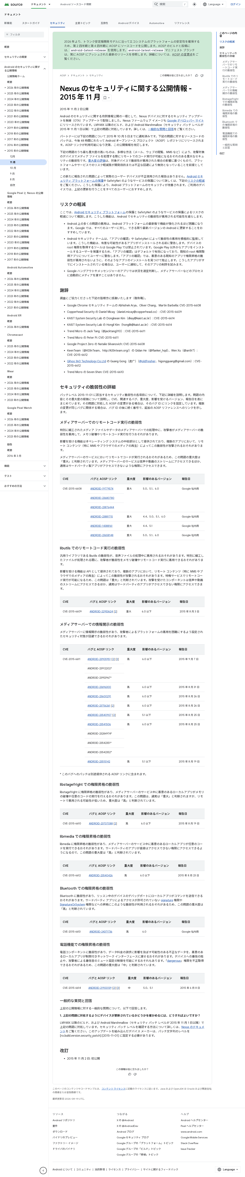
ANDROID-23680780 (102, 498)
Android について (63, 1169)
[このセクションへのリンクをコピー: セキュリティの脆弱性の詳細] (119, 387)
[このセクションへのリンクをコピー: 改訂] (72, 1051)
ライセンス (114, 1169)
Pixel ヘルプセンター (192, 1126)
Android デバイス (128, 23)
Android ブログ (125, 1131)
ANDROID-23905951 (99, 659)
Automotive (156, 23)
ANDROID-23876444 (102, 507)
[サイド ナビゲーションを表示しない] (43, 1170)
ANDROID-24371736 (100, 931)
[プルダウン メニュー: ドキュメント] (51, 4)
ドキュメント (38, 4)
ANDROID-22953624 (101, 611)
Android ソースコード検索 (75, 4)
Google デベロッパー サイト (185, 120)
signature (167, 900)
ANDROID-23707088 (101, 823)
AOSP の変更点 (182, 54)
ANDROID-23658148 (101, 535)
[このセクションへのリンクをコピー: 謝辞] (72, 291)
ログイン (235, 4)
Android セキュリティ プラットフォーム (100, 212)
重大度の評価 (96, 161)
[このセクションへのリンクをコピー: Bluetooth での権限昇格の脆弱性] (117, 889)
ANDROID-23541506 (99, 724)
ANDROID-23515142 (99, 761)
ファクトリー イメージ (65, 1143)
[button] (21, 57)
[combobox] (170, 4)
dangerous (174, 961)
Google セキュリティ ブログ (133, 1137)
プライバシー (132, 1169)
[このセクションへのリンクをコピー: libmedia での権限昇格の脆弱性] (114, 837)
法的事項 (100, 1169)
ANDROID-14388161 (101, 526)
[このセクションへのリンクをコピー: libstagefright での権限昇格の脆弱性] (123, 785)
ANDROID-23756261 (99, 705)
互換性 (104, 23)
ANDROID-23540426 (101, 875)
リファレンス (182, 23)
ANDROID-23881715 (101, 516)
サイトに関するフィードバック (160, 1169)
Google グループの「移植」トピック (137, 1154)
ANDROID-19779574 (101, 488)
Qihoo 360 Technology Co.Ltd (86, 361)
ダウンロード (60, 1131)
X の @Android (125, 1120)
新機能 (8, 23)
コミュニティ (83, 1169)
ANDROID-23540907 (100, 715)
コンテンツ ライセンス (113, 1088)
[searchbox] (24, 34)
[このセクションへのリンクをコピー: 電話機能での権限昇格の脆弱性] (113, 945)
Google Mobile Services (194, 1137)
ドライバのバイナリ (64, 1148)
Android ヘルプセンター (194, 1120)
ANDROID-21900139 (100, 988)
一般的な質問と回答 (161, 129)
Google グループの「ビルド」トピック (139, 1148)
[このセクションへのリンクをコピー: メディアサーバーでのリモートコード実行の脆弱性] (145, 423)
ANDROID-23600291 (99, 696)
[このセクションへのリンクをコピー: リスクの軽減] (89, 205)
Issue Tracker (188, 1148)
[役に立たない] (202, 75)
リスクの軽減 (196, 181)
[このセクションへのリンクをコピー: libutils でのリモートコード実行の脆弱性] (128, 548)
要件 (55, 1126)
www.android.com (191, 1131)
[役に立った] (196, 75)
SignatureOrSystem (72, 904)
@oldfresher (147, 361)
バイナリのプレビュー (65, 1137)
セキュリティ (57, 23)
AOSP (63, 75)
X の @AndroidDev (127, 1126)
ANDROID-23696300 (99, 687)
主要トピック (83, 23)
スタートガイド (31, 23)
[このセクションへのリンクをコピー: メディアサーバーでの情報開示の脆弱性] (127, 625)
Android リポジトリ (64, 1120)
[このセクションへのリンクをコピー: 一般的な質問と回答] (95, 1001)
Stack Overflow (189, 1143)
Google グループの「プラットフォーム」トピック (145, 1143)
